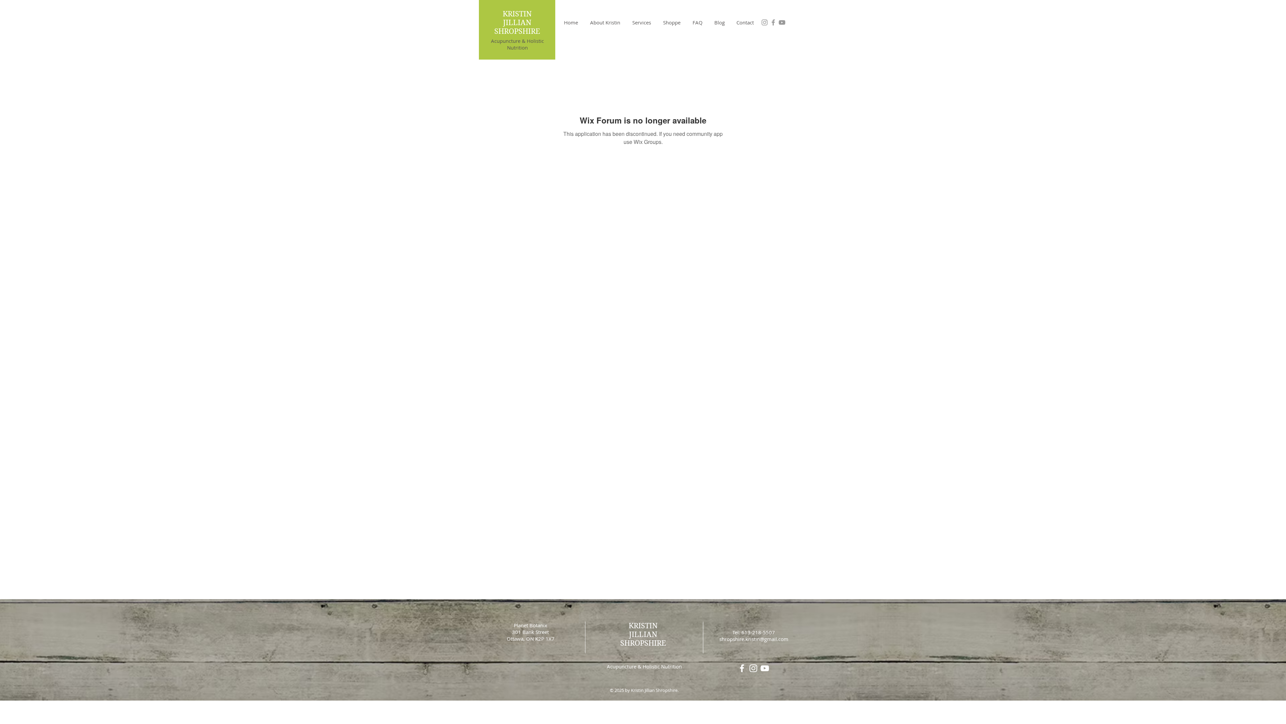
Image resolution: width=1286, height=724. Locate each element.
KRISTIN (517, 13)
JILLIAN (643, 634)
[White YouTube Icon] (765, 668)
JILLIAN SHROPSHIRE (517, 26)
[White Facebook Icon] (742, 668)
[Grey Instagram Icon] (765, 22)
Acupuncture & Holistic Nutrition (517, 44)
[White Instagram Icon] (753, 668)
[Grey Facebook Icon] (773, 22)
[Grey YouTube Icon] (782, 22)
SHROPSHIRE (643, 643)
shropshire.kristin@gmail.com (753, 639)
